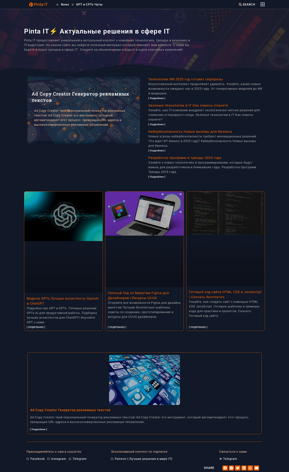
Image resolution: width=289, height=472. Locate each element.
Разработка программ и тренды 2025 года (184, 158)
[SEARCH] (240, 4)
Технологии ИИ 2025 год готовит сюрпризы (185, 79)
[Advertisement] (85, 167)
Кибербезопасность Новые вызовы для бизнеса (190, 132)
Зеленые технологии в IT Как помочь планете (188, 105)
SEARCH (249, 4)
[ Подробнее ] (156, 98)
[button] (225, 467)
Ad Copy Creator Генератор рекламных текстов (70, 410)
